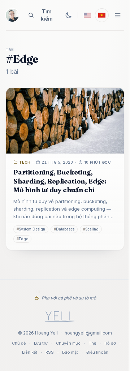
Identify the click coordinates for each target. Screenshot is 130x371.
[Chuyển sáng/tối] (68, 15)
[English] (87, 15)
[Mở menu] (117, 15)
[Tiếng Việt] (101, 15)
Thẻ (92, 343)
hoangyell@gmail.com (88, 333)
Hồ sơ (110, 343)
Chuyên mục (68, 343)
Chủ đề (19, 343)
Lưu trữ (41, 343)
